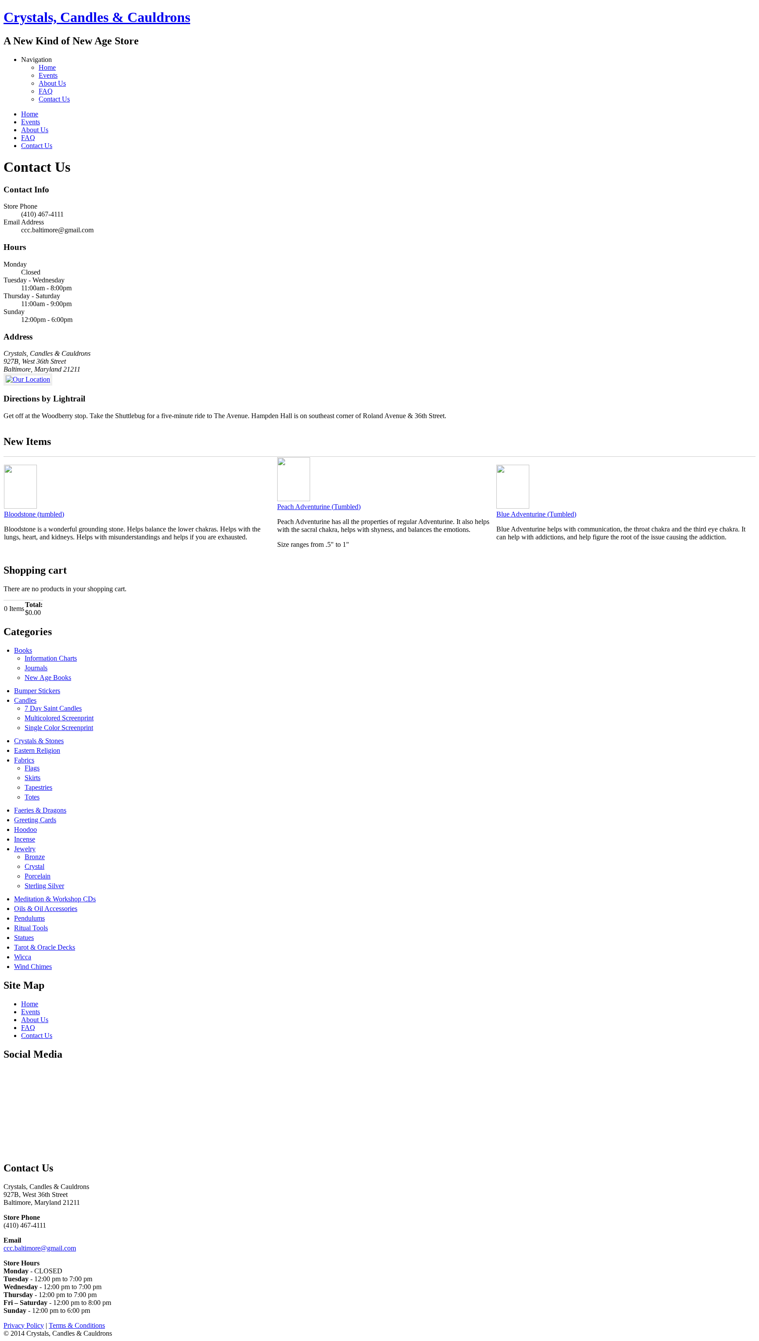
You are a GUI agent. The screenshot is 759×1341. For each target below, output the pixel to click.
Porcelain (38, 876)
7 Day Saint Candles (53, 708)
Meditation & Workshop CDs (55, 899)
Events (48, 75)
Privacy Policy (24, 1325)
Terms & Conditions (77, 1325)
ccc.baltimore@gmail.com (40, 1248)
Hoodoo (25, 829)
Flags (32, 768)
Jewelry (25, 849)
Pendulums (29, 918)
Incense (24, 839)
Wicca (22, 957)
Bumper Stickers (37, 690)
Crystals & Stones (39, 741)
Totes (32, 797)
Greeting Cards (35, 820)
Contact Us (54, 99)
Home (47, 67)
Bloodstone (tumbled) (34, 514)
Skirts (32, 777)
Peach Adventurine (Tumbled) (319, 506)
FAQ (46, 91)
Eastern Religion (37, 750)
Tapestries (38, 787)
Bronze (35, 856)
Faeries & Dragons (40, 810)
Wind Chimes (33, 966)
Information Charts (51, 658)
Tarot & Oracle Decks (44, 947)
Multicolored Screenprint (59, 718)
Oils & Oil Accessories (45, 908)
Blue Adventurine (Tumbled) (536, 514)
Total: (34, 604)
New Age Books (48, 677)
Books (23, 650)
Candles (25, 700)
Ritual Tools (31, 928)
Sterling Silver (44, 885)
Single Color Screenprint (59, 727)
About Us (52, 83)
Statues (24, 937)
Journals (36, 668)
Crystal (34, 866)
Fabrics (24, 760)
